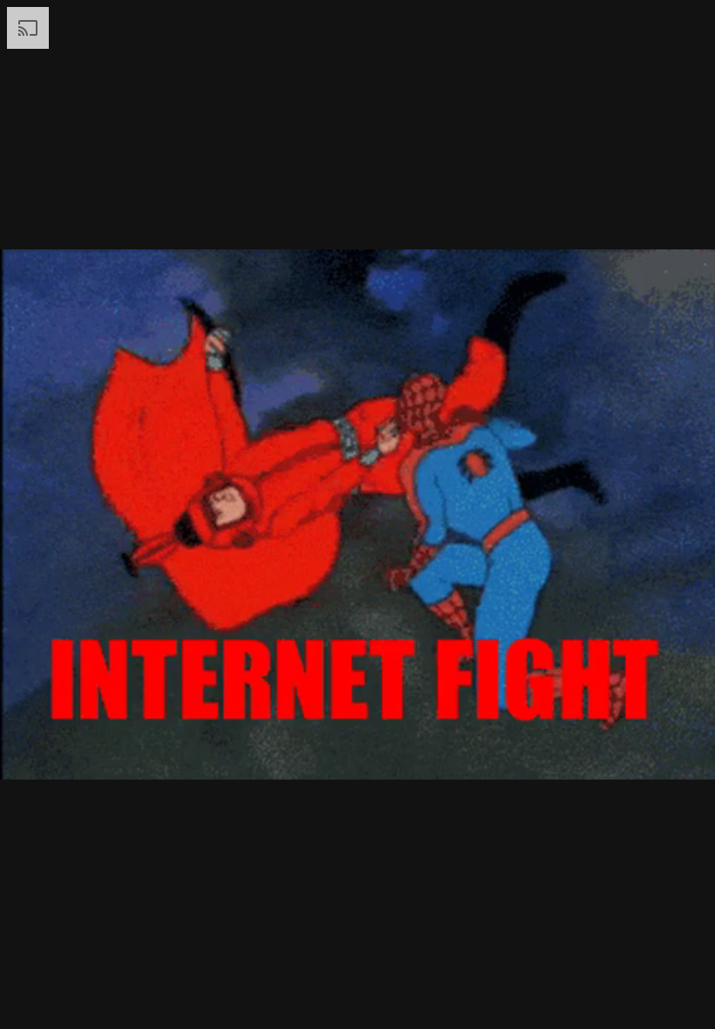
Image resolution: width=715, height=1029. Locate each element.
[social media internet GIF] (357, 514)
